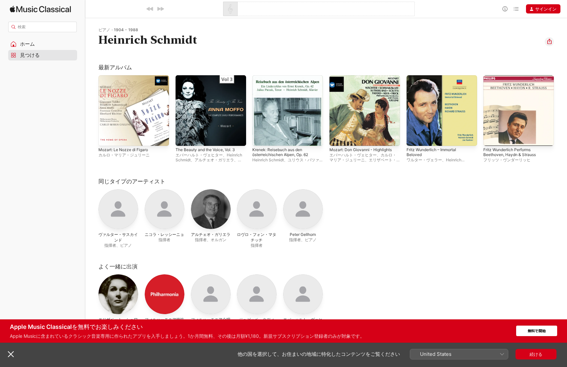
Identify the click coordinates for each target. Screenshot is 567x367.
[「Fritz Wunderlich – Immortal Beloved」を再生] (415, 138)
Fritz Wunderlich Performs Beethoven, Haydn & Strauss (512, 80)
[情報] (505, 8)
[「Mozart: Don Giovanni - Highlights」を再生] (338, 138)
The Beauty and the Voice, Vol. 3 (209, 77)
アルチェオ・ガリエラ (214, 159)
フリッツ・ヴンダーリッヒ (507, 159)
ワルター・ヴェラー (424, 159)
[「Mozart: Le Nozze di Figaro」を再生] (107, 138)
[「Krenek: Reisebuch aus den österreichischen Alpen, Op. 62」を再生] (260, 138)
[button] (43, 44)
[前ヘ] (150, 9)
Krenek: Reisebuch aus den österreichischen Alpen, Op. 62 (284, 80)
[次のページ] (560, 110)
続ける (536, 354)
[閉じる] (11, 354)
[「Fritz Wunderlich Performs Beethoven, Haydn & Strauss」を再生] (491, 138)
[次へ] (160, 9)
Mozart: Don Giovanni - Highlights (364, 77)
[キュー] (516, 8)
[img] (40, 9)
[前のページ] (91, 110)
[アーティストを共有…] (549, 41)
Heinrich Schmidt (268, 159)
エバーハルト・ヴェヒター (199, 154)
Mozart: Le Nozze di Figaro (126, 77)
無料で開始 (537, 331)
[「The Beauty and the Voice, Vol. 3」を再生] (184, 138)
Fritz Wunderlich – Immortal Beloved (434, 80)
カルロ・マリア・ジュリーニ (124, 154)
